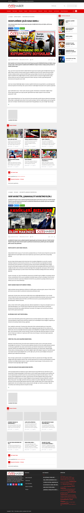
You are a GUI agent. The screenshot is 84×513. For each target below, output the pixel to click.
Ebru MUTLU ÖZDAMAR (71, 479)
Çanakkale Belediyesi (68, 490)
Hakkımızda (27, 480)
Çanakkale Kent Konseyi (71, 494)
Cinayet (62, 479)
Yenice (74, 488)
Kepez (71, 483)
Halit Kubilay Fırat (63, 483)
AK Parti (62, 477)
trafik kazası (71, 488)
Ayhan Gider (68, 477)
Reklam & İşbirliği (28, 486)
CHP (73, 478)
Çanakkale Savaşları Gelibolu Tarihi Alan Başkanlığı (68, 496)
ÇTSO (69, 502)
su (66, 488)
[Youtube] (16, 484)
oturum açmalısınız (21, 176)
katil (67, 483)
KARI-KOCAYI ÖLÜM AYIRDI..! (24, 1)
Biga (65, 478)
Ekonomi (61, 482)
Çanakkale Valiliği (74, 497)
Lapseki (73, 483)
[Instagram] (13, 484)
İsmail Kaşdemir (72, 504)
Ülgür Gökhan (72, 502)
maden (61, 484)
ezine (64, 482)
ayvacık (73, 477)
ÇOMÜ (67, 502)
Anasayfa (11, 16)
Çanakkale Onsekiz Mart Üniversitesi (66, 495)
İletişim (26, 489)
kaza (69, 483)
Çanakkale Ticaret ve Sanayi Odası (65, 497)
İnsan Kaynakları (28, 483)
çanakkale (64, 504)
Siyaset (69, 486)
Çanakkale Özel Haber (14, 59)
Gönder (23, 28)
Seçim (65, 486)
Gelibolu (67, 482)
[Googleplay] (21, 484)
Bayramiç (62, 478)
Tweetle (17, 28)
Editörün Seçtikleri (17, 16)
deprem (65, 479)
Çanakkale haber (63, 492)
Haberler (72, 481)
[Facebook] (8, 484)
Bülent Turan (69, 478)
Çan (61, 490)
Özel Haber (16, 192)
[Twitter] (11, 484)
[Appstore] (19, 484)
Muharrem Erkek (67, 484)
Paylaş (11, 28)
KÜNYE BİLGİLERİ (28, 477)
